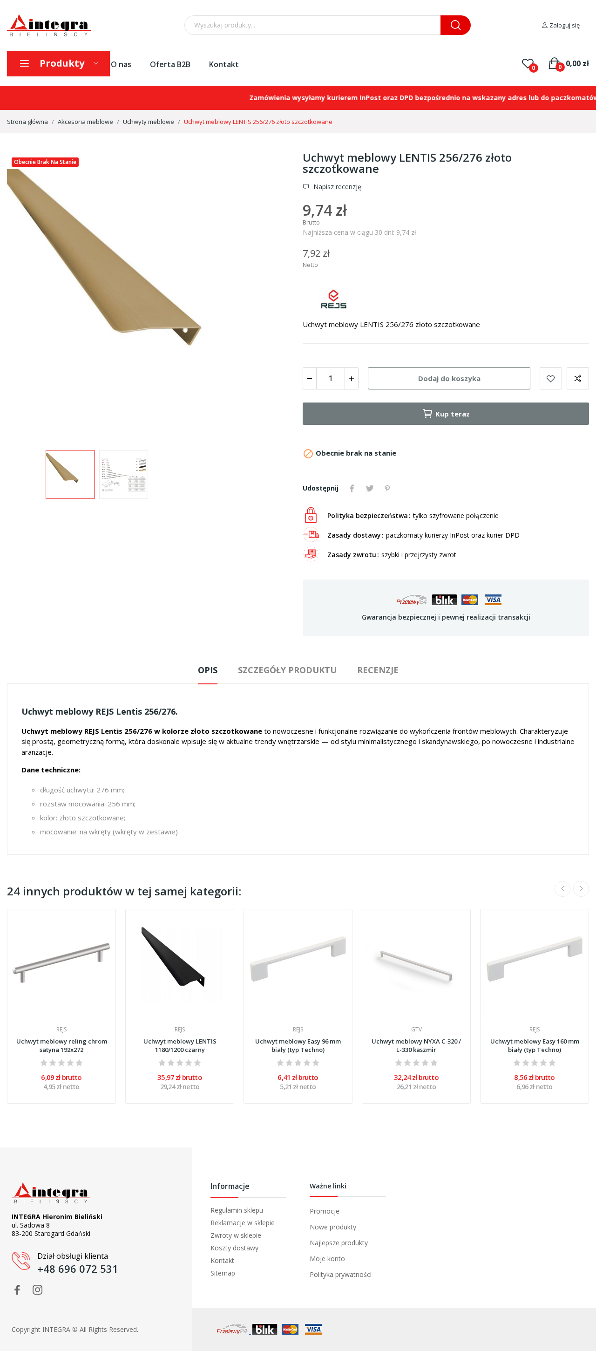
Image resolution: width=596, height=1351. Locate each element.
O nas (121, 64)
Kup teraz (452, 413)
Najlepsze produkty (339, 1242)
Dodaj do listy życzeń (551, 378)
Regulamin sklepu (236, 1210)
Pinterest (387, 488)
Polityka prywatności (341, 1274)
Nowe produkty (333, 1226)
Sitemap (222, 1273)
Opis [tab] (207, 670)
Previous (29, 296)
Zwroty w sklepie (235, 1235)
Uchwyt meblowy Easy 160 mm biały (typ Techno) (534, 1045)
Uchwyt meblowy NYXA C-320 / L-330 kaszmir (416, 1045)
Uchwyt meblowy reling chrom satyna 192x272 (61, 1045)
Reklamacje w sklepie (242, 1223)
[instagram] (37, 1290)
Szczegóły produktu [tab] (287, 670)
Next (271, 296)
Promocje (324, 1211)
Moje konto (327, 1258)
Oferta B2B (170, 64)
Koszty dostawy (234, 1248)
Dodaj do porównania (578, 378)
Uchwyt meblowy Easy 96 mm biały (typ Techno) (298, 1045)
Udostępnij (352, 488)
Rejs (61, 1029)
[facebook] (17, 1290)
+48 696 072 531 (77, 1268)
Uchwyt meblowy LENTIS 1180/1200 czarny (180, 1045)
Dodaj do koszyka (449, 378)
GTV (416, 1029)
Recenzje (378, 670)
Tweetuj (370, 488)
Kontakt (224, 64)
